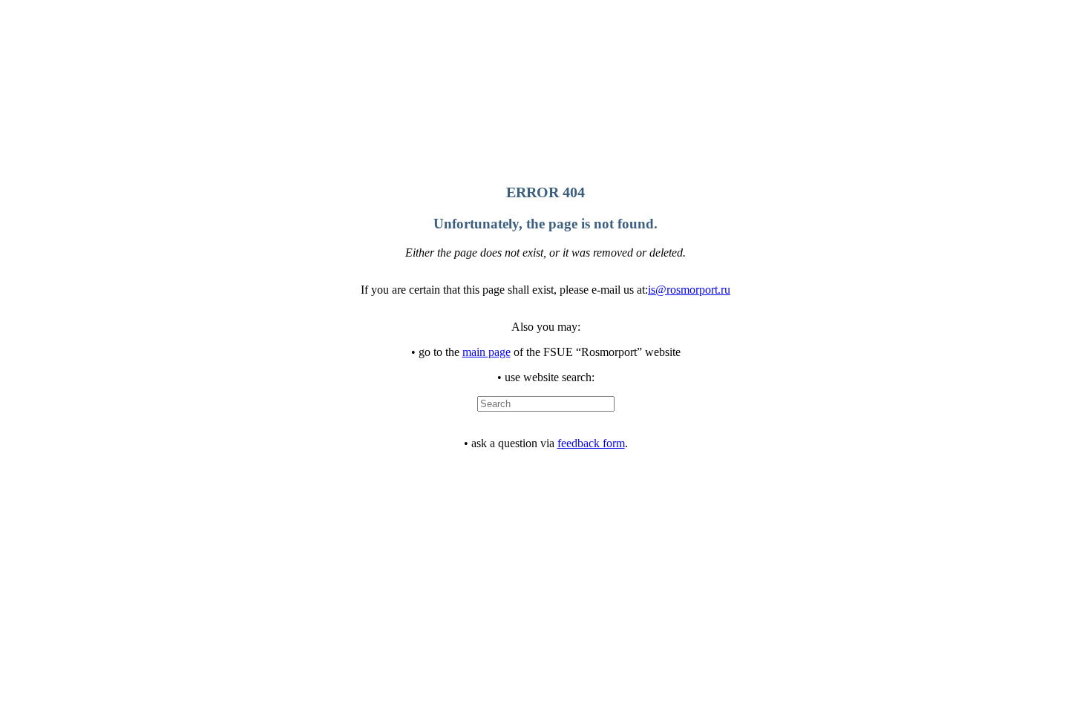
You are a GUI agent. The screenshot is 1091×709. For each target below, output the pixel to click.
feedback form (591, 443)
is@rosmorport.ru (689, 289)
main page (486, 352)
